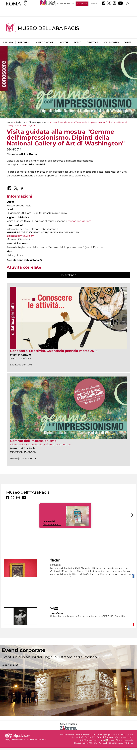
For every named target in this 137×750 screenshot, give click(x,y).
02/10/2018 (90, 571)
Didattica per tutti (37, 122)
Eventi (77, 42)
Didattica (92, 42)
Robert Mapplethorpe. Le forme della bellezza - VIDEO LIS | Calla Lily (87, 616)
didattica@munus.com (20, 235)
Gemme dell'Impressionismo (33, 441)
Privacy (111, 740)
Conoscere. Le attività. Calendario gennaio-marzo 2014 (54, 351)
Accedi (94, 3)
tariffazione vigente (79, 221)
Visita (127, 42)
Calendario (111, 42)
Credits (93, 743)
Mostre (64, 42)
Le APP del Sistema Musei (51, 522)
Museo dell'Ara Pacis (48, 28)
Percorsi (23, 42)
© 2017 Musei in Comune (92, 740)
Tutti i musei (63, 3)
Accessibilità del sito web (111, 743)
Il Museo (8, 42)
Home (10, 122)
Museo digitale (44, 42)
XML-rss (129, 743)
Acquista (82, 3)
